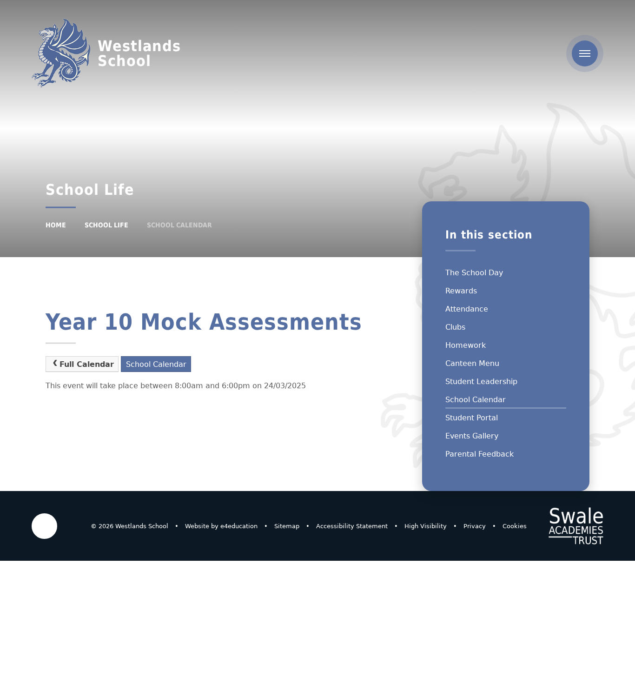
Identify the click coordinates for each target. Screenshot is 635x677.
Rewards (461, 290)
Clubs (455, 327)
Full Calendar (87, 364)
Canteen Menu (472, 363)
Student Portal (471, 417)
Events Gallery (471, 435)
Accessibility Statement (352, 526)
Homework (465, 345)
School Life (106, 225)
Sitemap (286, 526)
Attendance (466, 309)
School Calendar (179, 225)
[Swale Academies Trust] (576, 525)
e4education (239, 526)
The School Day (474, 272)
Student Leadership (481, 381)
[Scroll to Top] (44, 526)
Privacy (474, 526)
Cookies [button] (515, 526)
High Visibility (425, 526)
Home (56, 225)
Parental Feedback (479, 454)
